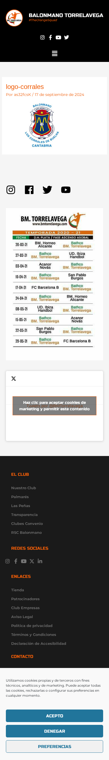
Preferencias (54, 746)
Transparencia (24, 514)
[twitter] (51, 190)
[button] (54, 53)
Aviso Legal (22, 616)
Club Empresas (25, 607)
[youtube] (67, 190)
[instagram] (15, 190)
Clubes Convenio (27, 523)
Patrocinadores (25, 599)
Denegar (54, 731)
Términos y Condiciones (33, 634)
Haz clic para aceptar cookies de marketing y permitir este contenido (54, 405)
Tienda (17, 590)
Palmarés (20, 496)
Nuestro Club (23, 488)
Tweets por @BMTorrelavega (54, 405)
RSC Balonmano (26, 532)
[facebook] (33, 190)
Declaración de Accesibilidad (38, 643)
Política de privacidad (32, 625)
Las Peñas (20, 505)
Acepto (54, 715)
